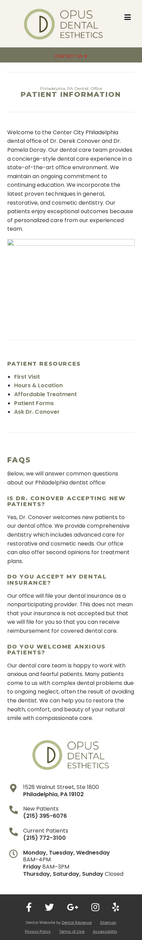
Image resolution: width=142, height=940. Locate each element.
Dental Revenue (77, 922)
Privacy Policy (38, 931)
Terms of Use (71, 931)
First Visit (27, 377)
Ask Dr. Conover (37, 412)
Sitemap (108, 922)
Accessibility (105, 931)
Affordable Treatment (45, 394)
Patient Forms (34, 403)
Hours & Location (38, 385)
